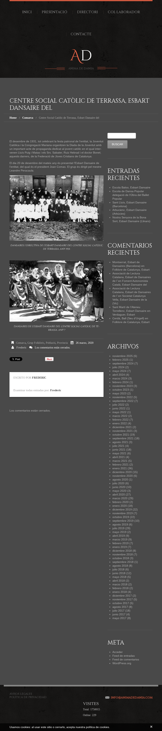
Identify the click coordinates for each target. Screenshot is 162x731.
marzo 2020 (119, 498)
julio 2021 (118, 445)
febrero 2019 (120, 543)
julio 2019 (118, 528)
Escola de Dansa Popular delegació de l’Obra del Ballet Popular (130, 195)
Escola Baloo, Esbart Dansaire (131, 187)
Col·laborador (124, 12)
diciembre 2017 (122, 595)
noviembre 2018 (122, 554)
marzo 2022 (119, 415)
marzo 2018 (119, 584)
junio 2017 (118, 614)
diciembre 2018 (122, 550)
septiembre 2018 (123, 561)
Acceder (117, 652)
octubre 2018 (120, 558)
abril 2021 (118, 457)
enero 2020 (119, 505)
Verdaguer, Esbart (123, 314)
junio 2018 (118, 573)
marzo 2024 (119, 378)
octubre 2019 (120, 517)
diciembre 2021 (122, 427)
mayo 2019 (119, 532)
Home (13, 117)
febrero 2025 (120, 359)
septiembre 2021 (123, 438)
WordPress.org (121, 663)
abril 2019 (118, 535)
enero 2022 (119, 423)
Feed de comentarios (125, 659)
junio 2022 (118, 408)
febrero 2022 (120, 419)
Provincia (62, 342)
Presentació (54, 12)
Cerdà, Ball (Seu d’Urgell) (128, 318)
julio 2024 (118, 367)
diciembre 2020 (122, 472)
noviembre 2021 (122, 430)
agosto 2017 (120, 606)
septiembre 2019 (123, 520)
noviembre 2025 (122, 356)
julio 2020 (118, 483)
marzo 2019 (119, 539)
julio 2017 (118, 610)
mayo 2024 (119, 370)
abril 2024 (118, 374)
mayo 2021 (119, 453)
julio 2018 (118, 569)
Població (51, 342)
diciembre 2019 (122, 509)
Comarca (27, 117)
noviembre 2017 (122, 599)
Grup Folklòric (35, 342)
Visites (91, 703)
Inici (27, 12)
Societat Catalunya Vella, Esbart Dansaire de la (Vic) (129, 299)
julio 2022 (118, 404)
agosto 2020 (120, 479)
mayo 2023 (119, 393)
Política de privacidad (27, 697)
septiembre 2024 (123, 363)
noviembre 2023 (122, 385)
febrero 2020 (120, 502)
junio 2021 (118, 449)
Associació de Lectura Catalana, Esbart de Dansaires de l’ (131, 277)
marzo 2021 (119, 460)
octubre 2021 (120, 434)
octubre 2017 (120, 603)
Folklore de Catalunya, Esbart (131, 269)
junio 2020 (118, 487)
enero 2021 (119, 468)
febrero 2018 (120, 588)
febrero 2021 (120, 464)
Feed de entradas (123, 655)
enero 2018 (119, 591)
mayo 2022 (119, 412)
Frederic (21, 347)
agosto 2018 (120, 565)
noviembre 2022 (122, 397)
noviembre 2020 (122, 475)
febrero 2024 (120, 382)
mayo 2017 (119, 618)
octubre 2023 (120, 389)
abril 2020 (118, 494)
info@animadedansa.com (132, 697)
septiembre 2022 (123, 400)
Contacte (81, 34)
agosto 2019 (120, 524)
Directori (87, 12)
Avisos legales (20, 694)
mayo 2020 (119, 490)
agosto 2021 (120, 442)
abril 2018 (118, 580)
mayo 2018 (119, 576)
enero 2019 (119, 546)
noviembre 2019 (122, 513)
